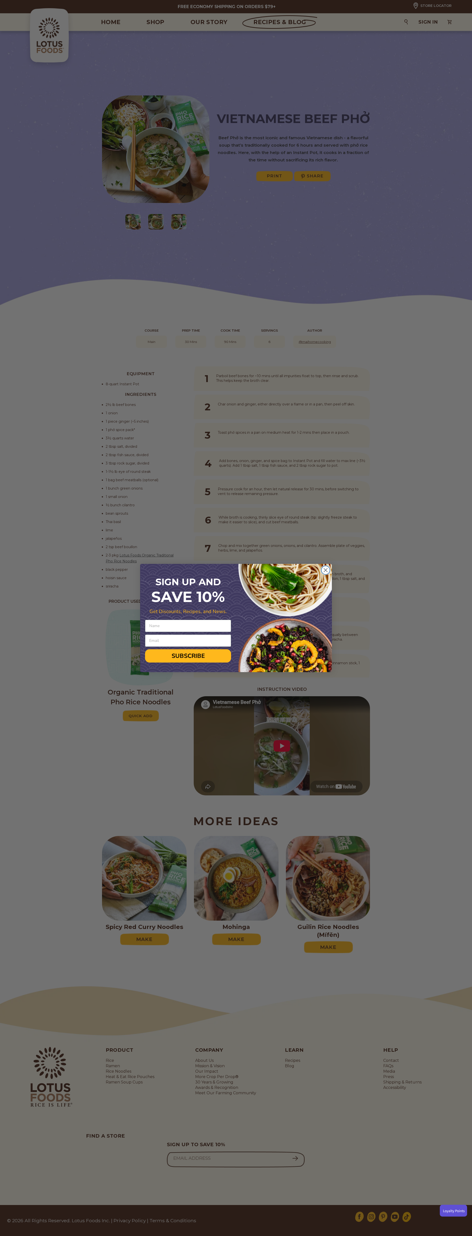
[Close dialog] (325, 570)
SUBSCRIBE (188, 656)
